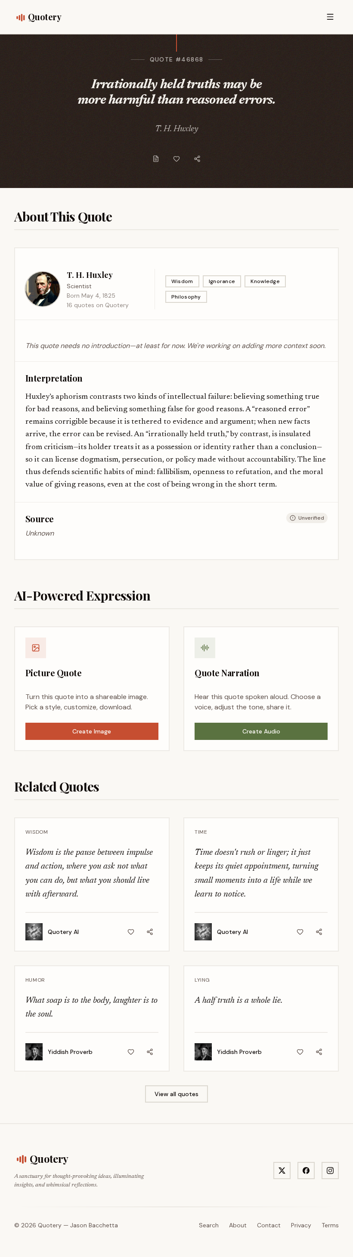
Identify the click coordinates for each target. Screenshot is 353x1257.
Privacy (301, 1225)
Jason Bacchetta (94, 1225)
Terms (330, 1225)
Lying (202, 980)
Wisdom (182, 281)
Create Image (91, 731)
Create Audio (261, 731)
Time (201, 832)
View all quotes (176, 1094)
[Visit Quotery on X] (282, 1170)
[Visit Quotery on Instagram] (330, 1170)
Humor (35, 980)
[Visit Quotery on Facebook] (306, 1170)
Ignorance (222, 281)
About (238, 1225)
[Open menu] (330, 16)
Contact (269, 1225)
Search (209, 1225)
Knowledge (265, 281)
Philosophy (186, 296)
